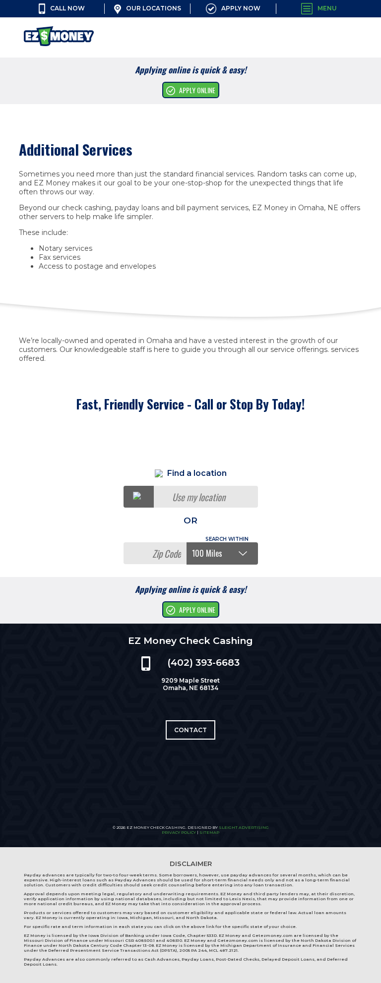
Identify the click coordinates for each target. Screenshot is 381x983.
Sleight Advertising (244, 827)
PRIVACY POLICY (179, 832)
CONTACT (190, 730)
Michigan (141, 917)
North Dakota (201, 917)
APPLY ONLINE (197, 90)
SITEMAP (209, 832)
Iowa (122, 917)
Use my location (198, 497)
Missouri (164, 917)
